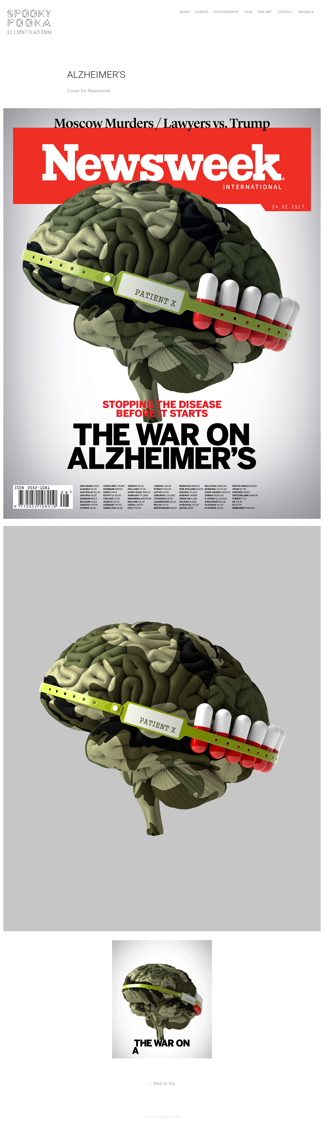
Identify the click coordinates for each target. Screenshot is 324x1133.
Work (185, 11)
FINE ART (265, 11)
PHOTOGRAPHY (226, 11)
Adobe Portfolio (170, 1116)
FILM (248, 11)
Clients (201, 11)
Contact (285, 11)
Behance (306, 11)
